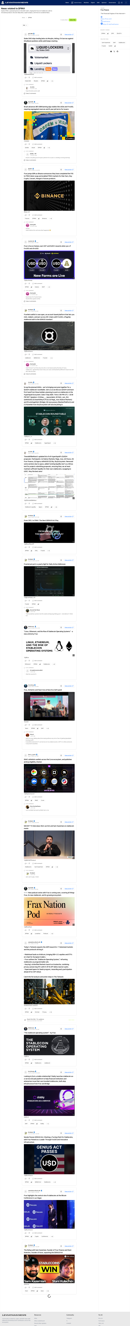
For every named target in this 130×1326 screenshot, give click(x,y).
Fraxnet (45, 357)
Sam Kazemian (38, 866)
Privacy (44, 1012)
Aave (42, 1290)
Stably (42, 1123)
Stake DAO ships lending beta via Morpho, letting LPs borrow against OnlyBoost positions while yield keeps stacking (48, 40)
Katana (37, 286)
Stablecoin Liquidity (30, 506)
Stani (26, 1290)
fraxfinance (106, 21)
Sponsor (104, 2)
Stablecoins (38, 443)
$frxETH (119, 33)
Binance (44, 218)
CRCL (36, 550)
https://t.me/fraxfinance (111, 24)
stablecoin (28, 357)
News (67, 2)
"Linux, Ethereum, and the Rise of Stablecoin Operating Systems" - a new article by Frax (48, 633)
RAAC (36, 800)
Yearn (26, 728)
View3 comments (31, 812)
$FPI (112, 33)
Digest (93, 2)
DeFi (42, 728)
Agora (40, 506)
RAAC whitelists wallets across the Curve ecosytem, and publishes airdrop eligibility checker (48, 761)
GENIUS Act (37, 357)
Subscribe (72, 20)
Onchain (37, 1012)
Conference (45, 1236)
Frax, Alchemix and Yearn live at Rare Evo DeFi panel (43, 690)
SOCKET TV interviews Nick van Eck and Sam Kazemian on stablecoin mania (49, 827)
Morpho (36, 81)
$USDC (110, 46)
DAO (98, 2)
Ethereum (28, 664)
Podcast (45, 933)
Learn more (71, 1019)
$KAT (43, 286)
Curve (42, 800)
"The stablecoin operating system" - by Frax (40, 1033)
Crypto (37, 1236)
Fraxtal (43, 550)
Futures (27, 218)
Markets (86, 2)
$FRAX (43, 81)
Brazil (33, 147)
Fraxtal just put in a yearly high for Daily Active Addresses (45, 564)
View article (68, 34)
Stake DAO (28, 81)
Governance (112, 2)
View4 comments (31, 160)
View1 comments (31, 232)
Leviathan (37, 933)
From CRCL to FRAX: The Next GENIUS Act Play (41, 520)
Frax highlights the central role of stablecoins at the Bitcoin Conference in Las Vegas (45, 1197)
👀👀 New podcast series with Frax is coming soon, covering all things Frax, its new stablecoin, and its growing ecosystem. (49, 894)
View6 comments (31, 373)
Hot (24, 25)
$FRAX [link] (30, 17)
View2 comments (31, 93)
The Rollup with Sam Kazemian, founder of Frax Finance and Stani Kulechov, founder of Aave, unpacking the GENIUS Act (47, 1251)
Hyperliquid (47, 443)
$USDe (27, 147)
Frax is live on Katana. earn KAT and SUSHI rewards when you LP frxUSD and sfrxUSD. (47, 247)
